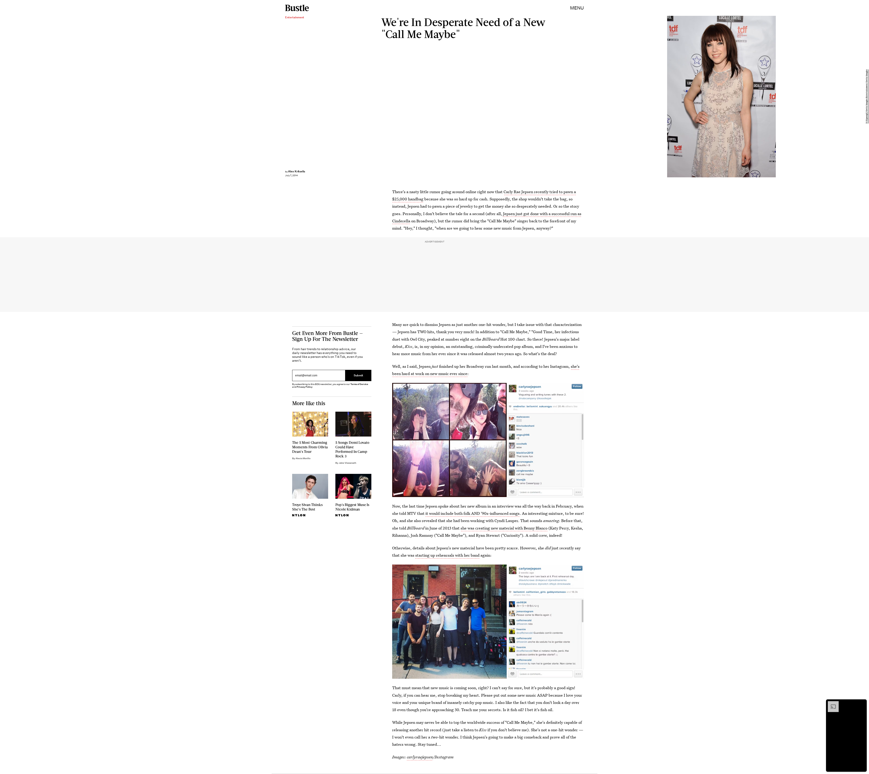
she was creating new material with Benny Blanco (504, 528)
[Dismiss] (861, 703)
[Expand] (831, 703)
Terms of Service (359, 384)
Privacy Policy (305, 386)
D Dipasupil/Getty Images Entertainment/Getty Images (866, 97)
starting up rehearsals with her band (447, 555)
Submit (358, 376)
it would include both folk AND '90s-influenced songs (472, 513)
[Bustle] (297, 8)
